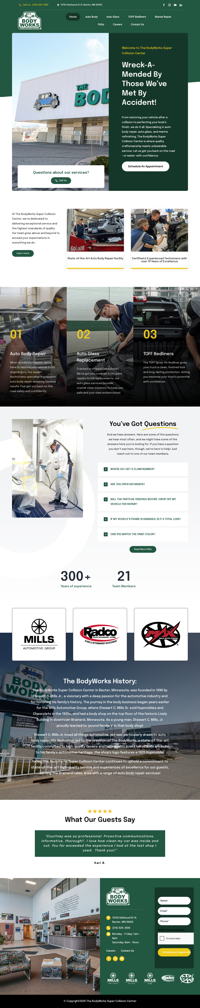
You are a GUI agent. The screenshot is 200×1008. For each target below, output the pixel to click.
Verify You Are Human (171, 930)
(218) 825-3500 (121, 928)
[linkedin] (181, 5)
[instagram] (169, 5)
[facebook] (164, 5)
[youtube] (175, 5)
